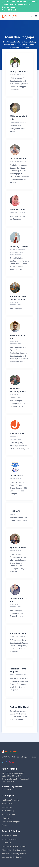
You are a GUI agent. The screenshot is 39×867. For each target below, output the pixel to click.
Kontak (4, 825)
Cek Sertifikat (7, 807)
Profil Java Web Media (10, 800)
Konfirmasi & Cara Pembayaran (14, 846)
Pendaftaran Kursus (9, 835)
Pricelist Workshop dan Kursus (14, 850)
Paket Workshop (8, 811)
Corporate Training (9, 839)
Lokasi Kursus (7, 818)
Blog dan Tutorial (8, 814)
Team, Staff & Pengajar (11, 821)
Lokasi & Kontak (10, 10)
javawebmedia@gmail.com (12, 787)
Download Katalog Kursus (12, 857)
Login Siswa (6, 843)
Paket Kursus (7, 803)
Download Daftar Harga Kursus (14, 853)
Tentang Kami (9, 7)
